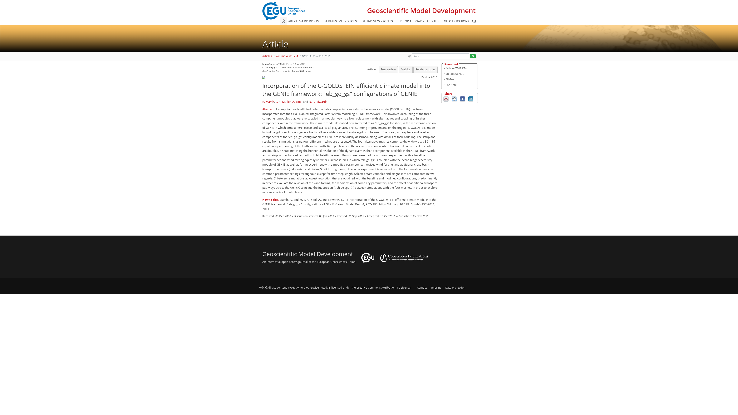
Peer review (388, 69)
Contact (422, 287)
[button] (409, 56)
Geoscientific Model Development (421, 10)
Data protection (455, 287)
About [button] (432, 21)
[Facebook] (462, 98)
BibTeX (449, 79)
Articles (267, 56)
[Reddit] (454, 98)
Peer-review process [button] (378, 21)
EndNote (451, 85)
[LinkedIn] (470, 98)
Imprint (436, 287)
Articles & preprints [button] (303, 21)
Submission (333, 21)
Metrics (406, 69)
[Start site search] (473, 56)
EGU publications (455, 21)
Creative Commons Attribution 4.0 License (384, 287)
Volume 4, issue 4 (287, 56)
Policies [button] (351, 21)
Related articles (425, 69)
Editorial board (411, 21)
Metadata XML (454, 74)
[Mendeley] (446, 98)
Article (371, 69)
